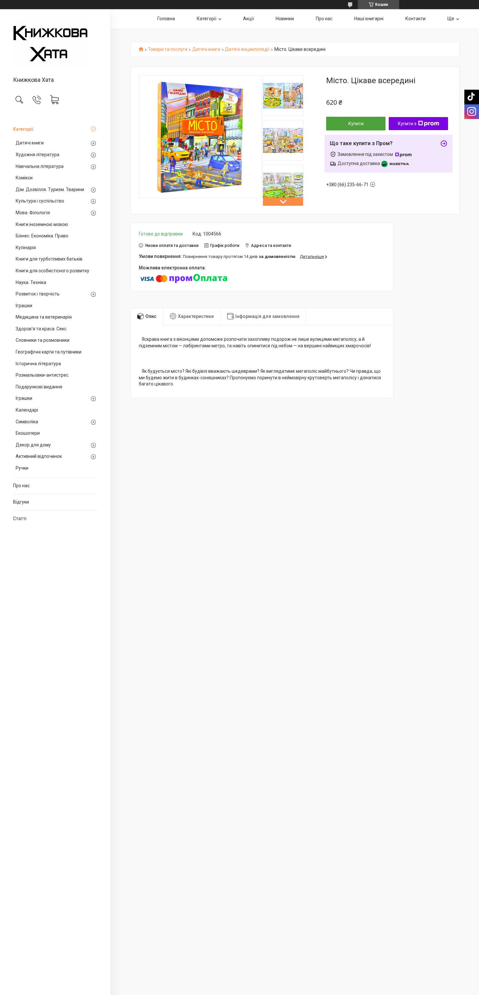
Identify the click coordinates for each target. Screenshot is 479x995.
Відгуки (21, 502)
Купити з (407, 123)
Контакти (415, 18)
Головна (166, 18)
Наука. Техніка (31, 282)
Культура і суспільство (40, 201)
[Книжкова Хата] (55, 43)
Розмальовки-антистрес (42, 375)
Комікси (24, 177)
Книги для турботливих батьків (49, 259)
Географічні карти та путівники (48, 351)
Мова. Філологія (33, 212)
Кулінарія (26, 247)
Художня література (37, 154)
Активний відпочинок (39, 456)
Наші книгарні (369, 18)
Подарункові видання (39, 386)
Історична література (38, 363)
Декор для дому (33, 444)
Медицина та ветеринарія (44, 317)
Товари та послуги (167, 49)
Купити (356, 123)
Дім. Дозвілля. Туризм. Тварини (50, 189)
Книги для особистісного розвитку (52, 270)
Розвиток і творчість (38, 293)
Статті (19, 518)
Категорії (23, 129)
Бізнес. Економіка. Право (42, 235)
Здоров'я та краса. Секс (41, 328)
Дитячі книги (30, 142)
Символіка (27, 421)
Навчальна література (40, 166)
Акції (248, 18)
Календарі (27, 410)
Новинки (285, 18)
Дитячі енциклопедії (247, 49)
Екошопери (28, 433)
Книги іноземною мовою (42, 224)
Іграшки (24, 305)
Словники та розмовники (42, 340)
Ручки (22, 468)
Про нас (21, 485)
